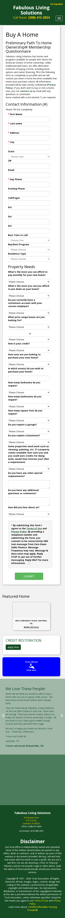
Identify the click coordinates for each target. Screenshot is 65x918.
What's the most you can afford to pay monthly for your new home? (27, 273)
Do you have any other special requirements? (25, 474)
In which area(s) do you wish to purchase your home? (25, 370)
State (11, 151)
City (11, 142)
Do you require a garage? (22, 424)
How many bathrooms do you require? (24, 398)
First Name (15, 114)
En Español (56, 4)
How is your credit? (19, 343)
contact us (26, 91)
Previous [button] (3, 714)
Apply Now (13, 647)
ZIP (10, 160)
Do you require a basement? (24, 435)
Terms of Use (34, 528)
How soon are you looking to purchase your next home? (24, 356)
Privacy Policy (19, 531)
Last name (15, 123)
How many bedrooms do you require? (24, 384)
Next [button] (61, 714)
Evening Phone (16, 188)
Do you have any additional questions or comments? (23, 492)
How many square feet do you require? (25, 412)
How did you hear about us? (23, 507)
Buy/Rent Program (18, 244)
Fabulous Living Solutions (31, 10)
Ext (10, 207)
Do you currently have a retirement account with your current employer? (25, 303)
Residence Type (17, 253)
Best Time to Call (18, 235)
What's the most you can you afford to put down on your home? (28, 287)
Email (11, 169)
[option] (32, 717)
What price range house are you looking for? (26, 319)
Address (13, 132)
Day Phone (15, 179)
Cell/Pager (14, 197)
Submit (29, 576)
